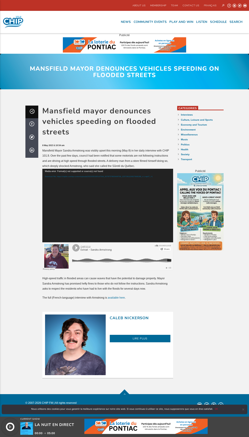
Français (210, 5)
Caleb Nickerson (129, 318)
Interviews (187, 114)
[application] (107, 205)
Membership (158, 5)
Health (184, 149)
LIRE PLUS (140, 338)
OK (216, 409)
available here (116, 297)
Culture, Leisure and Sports (197, 119)
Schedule (218, 22)
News (126, 22)
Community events (150, 22)
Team (174, 5)
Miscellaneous (189, 134)
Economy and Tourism (194, 124)
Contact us (191, 5)
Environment (188, 129)
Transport (186, 159)
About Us (139, 5)
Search (236, 22)
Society (185, 154)
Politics (185, 144)
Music (184, 139)
